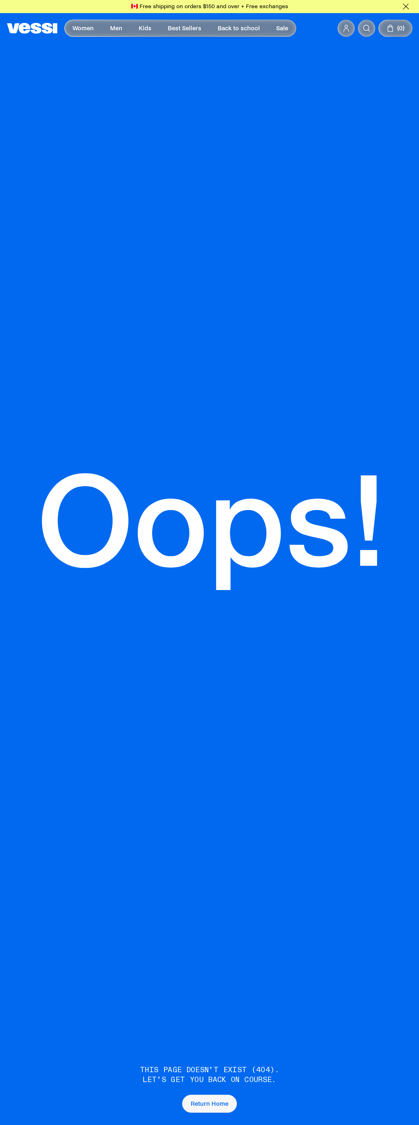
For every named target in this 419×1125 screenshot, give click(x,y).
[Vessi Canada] (32, 28)
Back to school (239, 28)
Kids (145, 28)
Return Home (209, 1103)
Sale (282, 28)
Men (116, 28)
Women (83, 28)
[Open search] (366, 28)
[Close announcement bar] (405, 6)
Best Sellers (184, 28)
